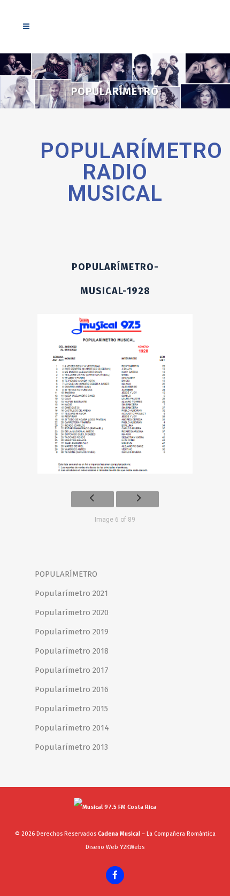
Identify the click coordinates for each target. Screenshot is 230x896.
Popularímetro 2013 (71, 747)
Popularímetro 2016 (72, 689)
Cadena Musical (119, 833)
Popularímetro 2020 (72, 612)
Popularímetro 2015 (71, 708)
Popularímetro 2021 (71, 593)
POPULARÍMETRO (66, 574)
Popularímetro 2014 (72, 728)
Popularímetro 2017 (72, 670)
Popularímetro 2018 (72, 651)
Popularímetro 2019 (72, 631)
